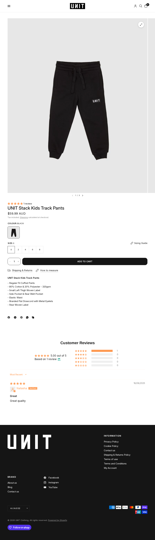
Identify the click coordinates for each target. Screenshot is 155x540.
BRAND (12, 477)
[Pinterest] (22, 317)
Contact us (109, 450)
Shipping (24, 217)
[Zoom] (141, 25)
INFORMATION (112, 436)
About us (12, 482)
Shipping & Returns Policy (117, 454)
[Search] (140, 6)
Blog (10, 487)
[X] (16, 317)
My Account (110, 468)
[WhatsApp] (28, 317)
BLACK (14, 232)
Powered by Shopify (57, 520)
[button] (16, 203)
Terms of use (111, 459)
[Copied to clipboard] (33, 317)
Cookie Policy (111, 446)
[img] (17, 383)
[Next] (82, 195)
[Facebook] (9, 317)
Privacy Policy (111, 441)
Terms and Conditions (115, 463)
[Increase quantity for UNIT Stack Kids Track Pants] (18, 261)
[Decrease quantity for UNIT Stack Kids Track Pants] (10, 261)
